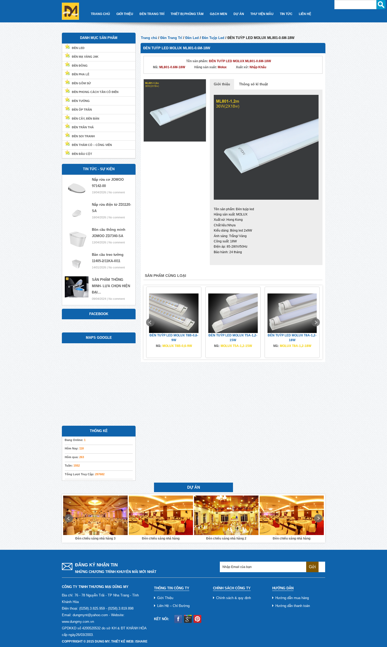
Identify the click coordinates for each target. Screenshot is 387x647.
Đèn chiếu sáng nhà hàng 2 (192, 538)
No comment (116, 192)
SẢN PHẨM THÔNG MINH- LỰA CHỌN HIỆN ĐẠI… (111, 286)
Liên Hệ (305, 14)
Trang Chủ (100, 14)
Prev (150, 322)
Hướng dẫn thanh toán (292, 606)
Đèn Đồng (80, 65)
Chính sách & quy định (233, 598)
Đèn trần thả (83, 127)
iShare (141, 641)
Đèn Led (192, 38)
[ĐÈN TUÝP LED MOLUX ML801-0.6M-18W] (175, 110)
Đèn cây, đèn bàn (85, 118)
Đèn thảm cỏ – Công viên (92, 144)
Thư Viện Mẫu (262, 14)
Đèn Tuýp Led (213, 38)
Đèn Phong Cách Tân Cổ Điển (95, 92)
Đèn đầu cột (82, 153)
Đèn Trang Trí (152, 14)
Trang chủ (149, 38)
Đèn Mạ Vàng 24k (85, 56)
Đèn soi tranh (83, 136)
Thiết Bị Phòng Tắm (187, 14)
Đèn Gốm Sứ (81, 83)
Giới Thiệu (124, 14)
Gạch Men (218, 14)
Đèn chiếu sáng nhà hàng (127, 538)
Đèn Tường (81, 100)
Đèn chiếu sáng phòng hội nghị (323, 538)
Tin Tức (286, 14)
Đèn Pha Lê (80, 74)
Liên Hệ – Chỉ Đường (173, 606)
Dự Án (239, 14)
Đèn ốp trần (82, 109)
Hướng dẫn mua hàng (292, 598)
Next (315, 322)
